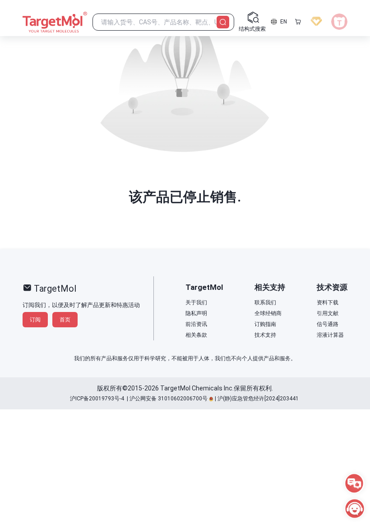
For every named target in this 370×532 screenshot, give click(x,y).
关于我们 (196, 302)
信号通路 (327, 324)
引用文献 (327, 313)
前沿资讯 (196, 324)
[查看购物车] (297, 21)
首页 (65, 319)
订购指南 (265, 324)
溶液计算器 (330, 335)
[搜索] (223, 22)
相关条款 (196, 335)
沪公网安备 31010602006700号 (169, 398)
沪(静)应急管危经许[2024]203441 (258, 398)
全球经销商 (268, 313)
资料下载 (327, 302)
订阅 (35, 319)
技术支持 (265, 335)
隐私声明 (196, 313)
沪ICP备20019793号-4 (97, 398)
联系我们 (265, 302)
